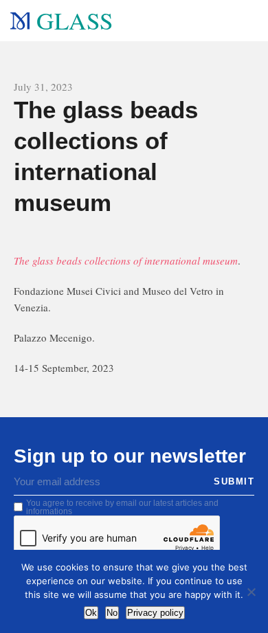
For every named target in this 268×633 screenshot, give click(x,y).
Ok (91, 613)
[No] (251, 592)
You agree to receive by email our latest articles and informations (122, 507)
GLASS (74, 20)
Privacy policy (155, 613)
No (112, 613)
